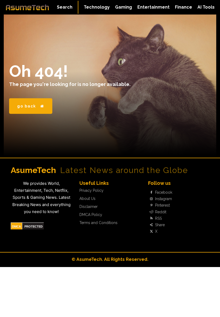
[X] (151, 231)
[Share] (151, 225)
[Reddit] (151, 212)
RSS (158, 218)
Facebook (163, 192)
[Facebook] (151, 192)
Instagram (163, 199)
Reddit (160, 212)
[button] (64, 7)
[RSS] (151, 218)
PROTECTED (33, 226)
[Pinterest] (151, 205)
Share (160, 225)
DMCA (16, 226)
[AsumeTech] (27, 7)
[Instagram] (151, 199)
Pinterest (162, 205)
